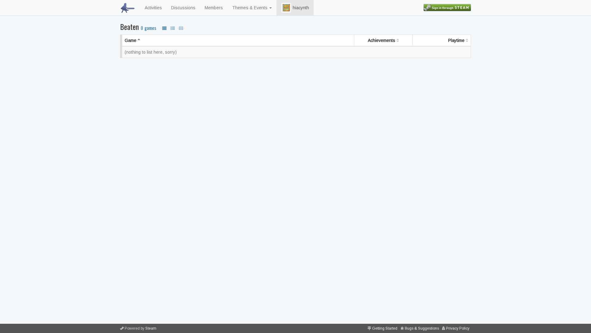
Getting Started (384, 328)
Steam (150, 328)
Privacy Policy (457, 328)
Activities (153, 7)
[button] (286, 7)
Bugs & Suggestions (422, 328)
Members (214, 7)
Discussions (183, 7)
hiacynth (300, 7)
